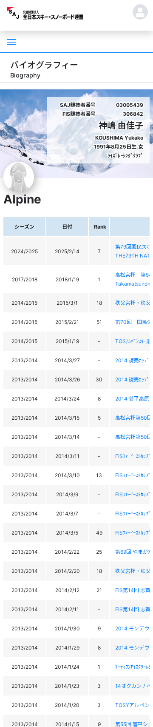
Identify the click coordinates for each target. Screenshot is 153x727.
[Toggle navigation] (10, 41)
